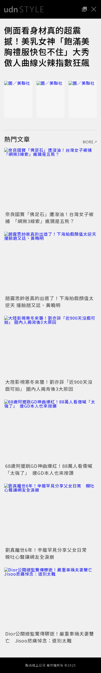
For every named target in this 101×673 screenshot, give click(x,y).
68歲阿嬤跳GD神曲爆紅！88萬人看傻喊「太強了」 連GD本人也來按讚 (48, 469)
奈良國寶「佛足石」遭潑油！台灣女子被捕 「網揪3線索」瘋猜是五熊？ (49, 217)
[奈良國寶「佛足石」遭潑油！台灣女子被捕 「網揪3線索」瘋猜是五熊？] (50, 179)
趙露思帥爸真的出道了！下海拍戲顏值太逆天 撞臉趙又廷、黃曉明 (49, 301)
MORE (88, 142)
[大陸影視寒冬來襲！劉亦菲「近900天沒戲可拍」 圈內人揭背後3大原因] (50, 347)
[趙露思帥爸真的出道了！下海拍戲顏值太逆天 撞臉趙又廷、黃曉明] (50, 263)
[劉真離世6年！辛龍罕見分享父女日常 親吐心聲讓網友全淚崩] (50, 514)
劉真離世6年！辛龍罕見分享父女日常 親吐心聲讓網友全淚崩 (48, 553)
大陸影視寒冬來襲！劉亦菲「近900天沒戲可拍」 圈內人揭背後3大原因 (48, 385)
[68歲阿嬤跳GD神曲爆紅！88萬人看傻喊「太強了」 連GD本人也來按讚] (50, 430)
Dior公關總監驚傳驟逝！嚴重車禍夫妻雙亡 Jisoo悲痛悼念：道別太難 (49, 637)
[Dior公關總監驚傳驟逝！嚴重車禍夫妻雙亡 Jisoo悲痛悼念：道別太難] (50, 598)
